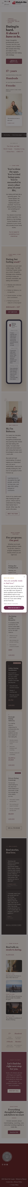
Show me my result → (14, 607)
